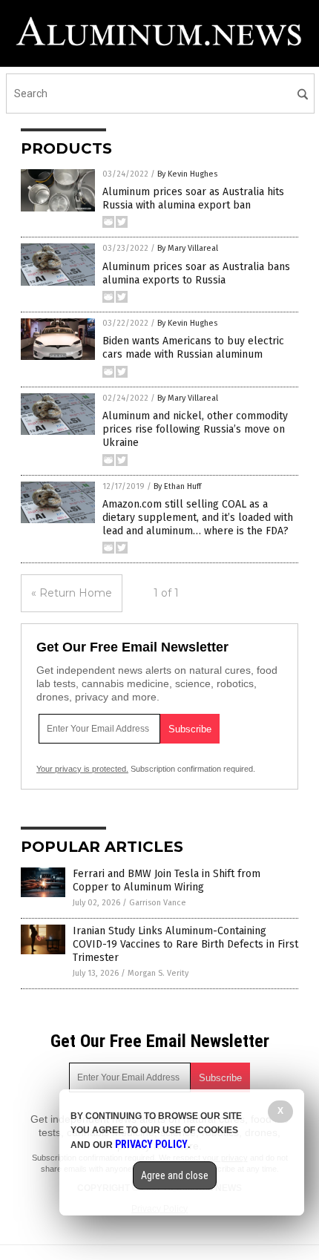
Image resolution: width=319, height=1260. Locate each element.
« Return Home (71, 593)
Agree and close (174, 1175)
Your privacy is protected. (82, 768)
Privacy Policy (151, 1144)
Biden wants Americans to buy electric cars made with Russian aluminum (193, 348)
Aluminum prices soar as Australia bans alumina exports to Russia (196, 273)
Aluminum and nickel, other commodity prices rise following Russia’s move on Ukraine (195, 429)
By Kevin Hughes (187, 174)
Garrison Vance (157, 903)
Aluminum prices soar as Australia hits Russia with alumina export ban (193, 198)
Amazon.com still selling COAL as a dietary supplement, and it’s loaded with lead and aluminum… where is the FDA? (197, 517)
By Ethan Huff (177, 486)
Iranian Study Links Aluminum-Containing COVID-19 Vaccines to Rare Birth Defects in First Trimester (185, 944)
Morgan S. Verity (158, 973)
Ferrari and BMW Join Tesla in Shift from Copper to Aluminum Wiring (166, 880)
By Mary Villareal (187, 248)
